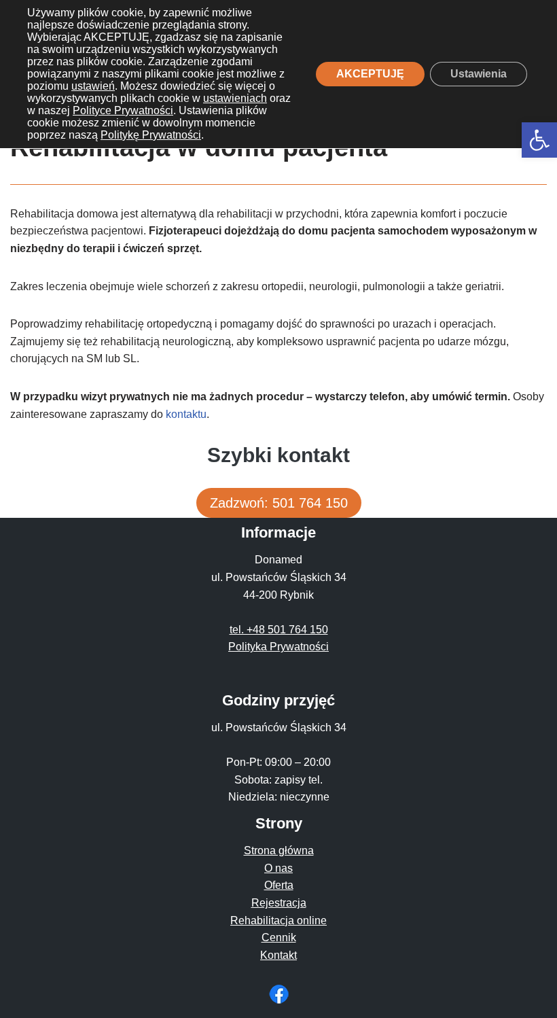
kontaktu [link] (186, 414)
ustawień (93, 86)
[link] (539, 140)
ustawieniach (235, 98)
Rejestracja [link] (278, 903)
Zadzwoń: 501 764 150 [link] (279, 502)
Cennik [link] (279, 937)
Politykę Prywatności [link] (151, 135)
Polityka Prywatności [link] (278, 646)
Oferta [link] (278, 885)
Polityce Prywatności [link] (123, 110)
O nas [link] (278, 868)
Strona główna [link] (279, 850)
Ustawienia (478, 74)
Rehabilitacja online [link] (278, 920)
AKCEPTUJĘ (370, 74)
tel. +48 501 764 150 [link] (279, 629)
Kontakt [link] (278, 955)
